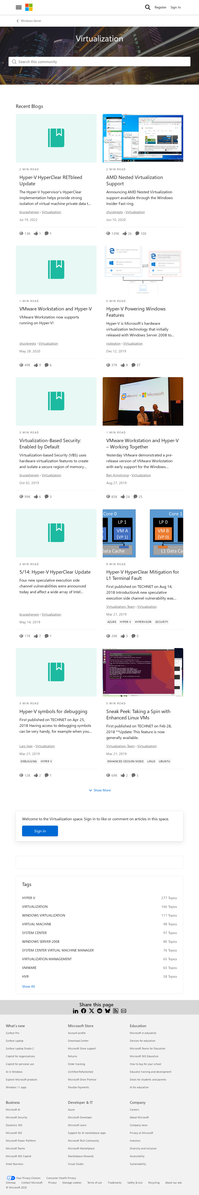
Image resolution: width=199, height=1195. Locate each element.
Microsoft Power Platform (21, 1140)
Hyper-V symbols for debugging (53, 711)
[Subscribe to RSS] (115, 1010)
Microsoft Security (16, 1117)
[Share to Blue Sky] (107, 1010)
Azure (71, 1109)
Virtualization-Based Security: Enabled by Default (50, 443)
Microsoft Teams (15, 1148)
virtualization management (47, 959)
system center (34, 932)
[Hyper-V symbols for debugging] (56, 672)
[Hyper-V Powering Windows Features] (143, 270)
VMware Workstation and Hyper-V (55, 308)
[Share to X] (91, 1010)
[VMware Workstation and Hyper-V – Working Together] (143, 401)
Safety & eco (134, 1182)
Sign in (40, 830)
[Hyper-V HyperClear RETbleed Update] (56, 138)
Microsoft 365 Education (144, 1056)
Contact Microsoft (31, 1182)
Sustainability (138, 1164)
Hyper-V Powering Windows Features (136, 311)
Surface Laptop (14, 1040)
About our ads (173, 1182)
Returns (72, 1056)
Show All (28, 986)
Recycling (153, 1182)
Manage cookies (72, 1182)
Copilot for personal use (20, 1064)
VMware (29, 967)
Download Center (78, 1040)
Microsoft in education (143, 1033)
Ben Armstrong (117, 475)
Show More (102, 790)
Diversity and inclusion (143, 1148)
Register (160, 7)
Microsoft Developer (80, 1117)
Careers (134, 1109)
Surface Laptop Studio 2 (20, 1048)
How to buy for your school (145, 1064)
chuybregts (114, 212)
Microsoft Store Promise (82, 1079)
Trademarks (115, 1182)
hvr (25, 976)
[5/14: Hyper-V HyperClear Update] (56, 533)
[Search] (148, 7)
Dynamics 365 (14, 1125)
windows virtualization (43, 915)
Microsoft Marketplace (81, 1148)
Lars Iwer (26, 746)
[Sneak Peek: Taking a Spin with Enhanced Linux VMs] (143, 672)
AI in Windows (14, 1071)
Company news (139, 1125)
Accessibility (137, 1156)
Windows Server (31, 21)
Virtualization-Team (120, 606)
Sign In (176, 7)
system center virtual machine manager (58, 950)
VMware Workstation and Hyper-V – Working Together (142, 443)
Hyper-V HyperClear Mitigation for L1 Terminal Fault (142, 575)
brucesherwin (29, 212)
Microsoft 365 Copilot (18, 1156)
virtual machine (36, 924)
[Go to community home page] (29, 7)
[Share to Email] (123, 1010)
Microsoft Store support (82, 1048)
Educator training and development (150, 1071)
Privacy (52, 1182)
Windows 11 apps (16, 1087)
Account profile (77, 1033)
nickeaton (113, 343)
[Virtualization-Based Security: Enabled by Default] (56, 401)
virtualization (35, 906)
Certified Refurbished (80, 1071)
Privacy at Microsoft (141, 1133)
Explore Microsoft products (21, 1079)
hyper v (28, 897)
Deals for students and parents (148, 1079)
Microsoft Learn (77, 1125)
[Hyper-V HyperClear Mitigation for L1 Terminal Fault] (143, 533)
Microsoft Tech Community (83, 1140)
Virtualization (51, 212)
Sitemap (11, 1182)
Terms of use (94, 1182)
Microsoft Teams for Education (147, 1048)
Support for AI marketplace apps (87, 1133)
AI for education (139, 1087)
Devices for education (142, 1040)
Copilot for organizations (20, 1056)
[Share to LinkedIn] (75, 1010)
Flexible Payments (78, 1087)
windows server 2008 (40, 941)
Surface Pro (12, 1033)
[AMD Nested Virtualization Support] (143, 138)
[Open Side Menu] (18, 7)
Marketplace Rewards (81, 1156)
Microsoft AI (13, 1109)
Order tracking (76, 1064)
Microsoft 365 (14, 1133)
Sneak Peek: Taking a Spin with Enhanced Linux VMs (138, 714)
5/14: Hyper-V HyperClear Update (55, 572)
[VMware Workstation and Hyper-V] (56, 270)
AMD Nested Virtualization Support (134, 180)
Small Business (14, 1164)
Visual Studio (75, 1164)
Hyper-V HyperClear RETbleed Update (50, 180)
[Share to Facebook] (83, 1010)
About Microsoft (139, 1117)
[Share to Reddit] (99, 1010)
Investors (135, 1140)
